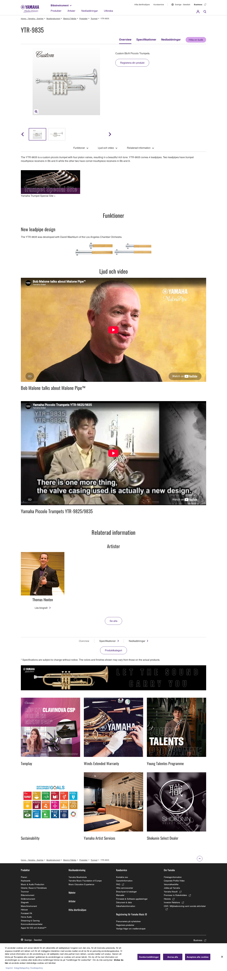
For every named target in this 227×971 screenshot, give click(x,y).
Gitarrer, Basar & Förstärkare (34, 887)
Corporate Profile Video (174, 880)
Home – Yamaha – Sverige (32, 18)
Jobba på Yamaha (172, 887)
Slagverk (25, 902)
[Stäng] (222, 956)
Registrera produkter (125, 925)
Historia (167, 898)
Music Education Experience (81, 884)
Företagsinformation (173, 877)
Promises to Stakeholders (175, 895)
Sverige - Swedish (182, 4)
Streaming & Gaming (30, 920)
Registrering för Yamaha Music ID (131, 914)
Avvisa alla (172, 956)
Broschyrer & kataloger (126, 891)
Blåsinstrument (60, 5)
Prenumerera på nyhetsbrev (128, 921)
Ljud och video (106, 148)
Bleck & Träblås (69, 18)
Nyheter (72, 892)
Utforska (108, 10)
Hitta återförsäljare (142, 4)
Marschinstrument (29, 906)
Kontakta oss (122, 877)
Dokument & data (124, 902)
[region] (113, 957)
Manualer (120, 895)
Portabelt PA (26, 913)
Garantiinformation (124, 880)
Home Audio (26, 916)
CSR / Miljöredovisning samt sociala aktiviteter (185, 906)
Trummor (25, 891)
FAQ (118, 884)
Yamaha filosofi (171, 891)
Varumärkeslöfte (171, 884)
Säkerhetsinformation (125, 906)
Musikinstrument (53, 18)
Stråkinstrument (28, 898)
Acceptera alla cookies (198, 956)
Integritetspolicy (21, 967)
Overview (125, 39)
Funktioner (79, 148)
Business (198, 4)
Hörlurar (24, 909)
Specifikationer (146, 39)
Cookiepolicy (36, 967)
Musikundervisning (77, 870)
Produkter (56, 10)
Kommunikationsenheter (31, 924)
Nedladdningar (89, 10)
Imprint (9, 967)
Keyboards (25, 880)
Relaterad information (139, 148)
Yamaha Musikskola (78, 877)
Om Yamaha (169, 870)
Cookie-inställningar (149, 956)
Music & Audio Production (32, 884)
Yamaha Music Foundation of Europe (85, 880)
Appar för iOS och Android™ (33, 927)
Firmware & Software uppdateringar (131, 898)
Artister (71, 10)
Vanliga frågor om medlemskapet (130, 928)
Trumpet (94, 18)
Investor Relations (172, 902)
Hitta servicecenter (124, 887)
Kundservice (158, 4)
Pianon (24, 877)
